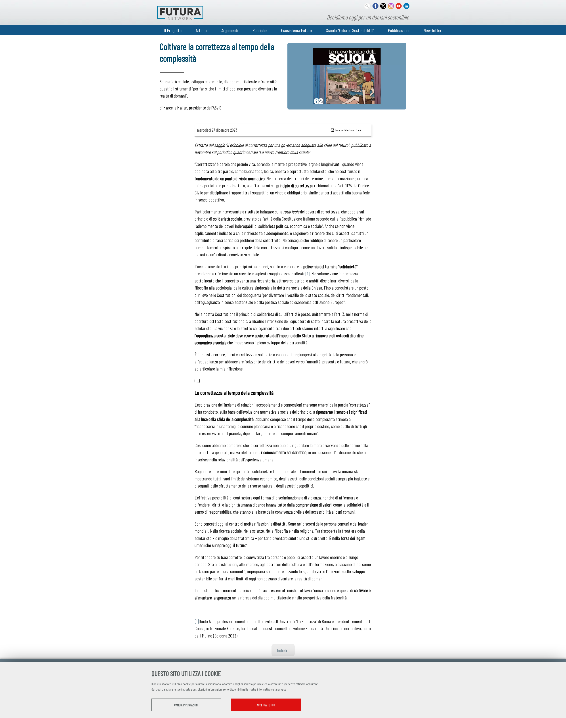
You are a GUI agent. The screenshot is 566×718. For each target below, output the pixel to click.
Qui (153, 689)
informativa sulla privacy (271, 689)
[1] (307, 273)
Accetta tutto (266, 705)
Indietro (283, 650)
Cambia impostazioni (186, 705)
